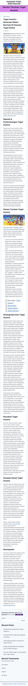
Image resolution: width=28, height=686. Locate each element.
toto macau (5, 664)
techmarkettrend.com (9, 605)
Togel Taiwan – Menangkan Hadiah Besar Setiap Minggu (13, 305)
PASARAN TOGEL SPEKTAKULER (16, 684)
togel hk (4, 671)
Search (3, 618)
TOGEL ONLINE (6, 16)
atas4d (4, 668)
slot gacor (4, 675)
